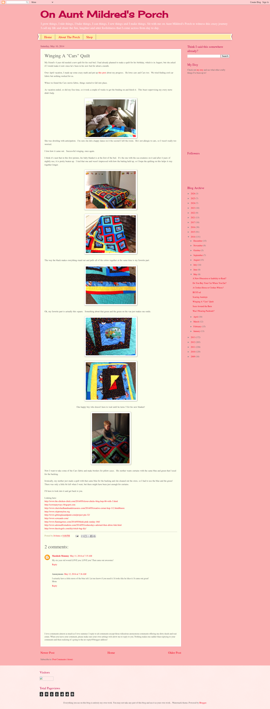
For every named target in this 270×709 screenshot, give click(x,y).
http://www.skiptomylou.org (57, 511)
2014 (193, 236)
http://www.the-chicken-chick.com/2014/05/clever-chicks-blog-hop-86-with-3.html (81, 501)
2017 (193, 222)
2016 (193, 227)
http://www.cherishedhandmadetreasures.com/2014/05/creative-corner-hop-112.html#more (85, 508)
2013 (193, 337)
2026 (193, 193)
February (197, 326)
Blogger (202, 702)
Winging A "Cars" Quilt (203, 301)
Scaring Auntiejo (200, 296)
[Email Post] (77, 535)
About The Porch (69, 37)
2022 (193, 212)
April (196, 316)
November (198, 245)
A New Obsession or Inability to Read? (209, 278)
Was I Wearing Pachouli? (203, 310)
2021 (193, 217)
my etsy (200, 69)
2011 (193, 346)
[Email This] (82, 536)
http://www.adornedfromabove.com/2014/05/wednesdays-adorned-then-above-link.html (83, 524)
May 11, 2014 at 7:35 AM (81, 555)
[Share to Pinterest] (94, 536)
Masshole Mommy (60, 555)
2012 (193, 342)
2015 (193, 231)
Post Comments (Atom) (62, 659)
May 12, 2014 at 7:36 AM (75, 573)
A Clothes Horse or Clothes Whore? (208, 287)
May (195, 274)
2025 (193, 198)
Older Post (174, 653)
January (197, 331)
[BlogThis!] (85, 536)
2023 (193, 207)
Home (48, 37)
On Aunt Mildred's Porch (104, 14)
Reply (54, 564)
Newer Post (47, 653)
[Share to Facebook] (91, 536)
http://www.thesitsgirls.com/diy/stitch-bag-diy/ (65, 528)
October (197, 250)
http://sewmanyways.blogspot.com (60, 504)
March (196, 321)
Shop (89, 37)
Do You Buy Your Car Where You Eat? (209, 283)
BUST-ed (197, 292)
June (195, 269)
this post (102, 72)
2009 (193, 356)
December (198, 240)
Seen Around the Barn (202, 306)
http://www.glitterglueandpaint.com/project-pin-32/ (67, 514)
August (196, 259)
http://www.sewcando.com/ (56, 518)
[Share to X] (88, 536)
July (195, 264)
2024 (193, 203)
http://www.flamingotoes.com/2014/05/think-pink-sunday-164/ (72, 521)
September (198, 255)
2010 (193, 351)
